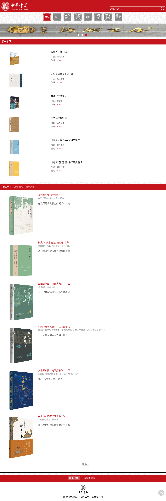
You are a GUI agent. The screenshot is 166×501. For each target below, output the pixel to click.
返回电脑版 (89, 478)
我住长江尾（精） (60, 52)
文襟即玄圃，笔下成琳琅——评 (54, 370)
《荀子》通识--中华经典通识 (65, 140)
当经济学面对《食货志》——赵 (54, 283)
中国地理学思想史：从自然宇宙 (54, 327)
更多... (85, 464)
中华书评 (7, 187)
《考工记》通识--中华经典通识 (66, 162)
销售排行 (18, 187)
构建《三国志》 (59, 96)
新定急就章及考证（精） (63, 74)
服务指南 (73, 478)
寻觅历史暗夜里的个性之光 (51, 416)
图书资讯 (30, 187)
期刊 (88, 17)
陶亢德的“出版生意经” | (50, 195)
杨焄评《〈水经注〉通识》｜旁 (53, 242)
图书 (57, 17)
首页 (47, 17)
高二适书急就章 (59, 118)
